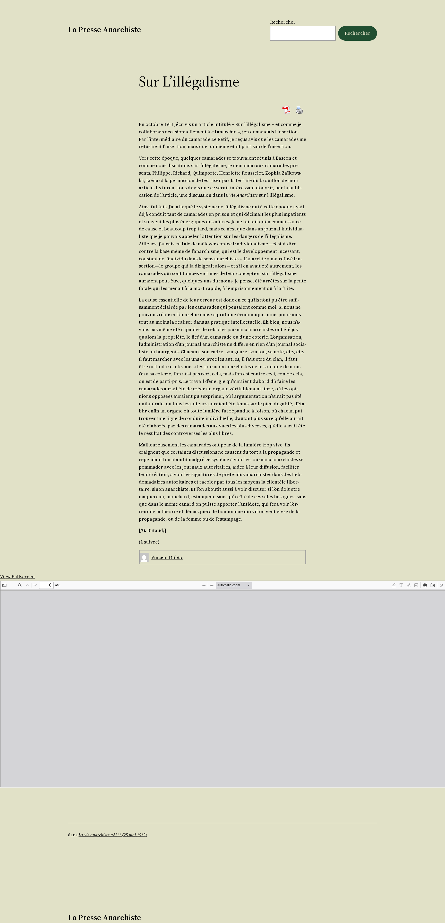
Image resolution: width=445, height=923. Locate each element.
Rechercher (283, 22)
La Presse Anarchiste (104, 29)
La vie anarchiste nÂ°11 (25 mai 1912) (113, 835)
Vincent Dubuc (167, 557)
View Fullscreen (17, 576)
